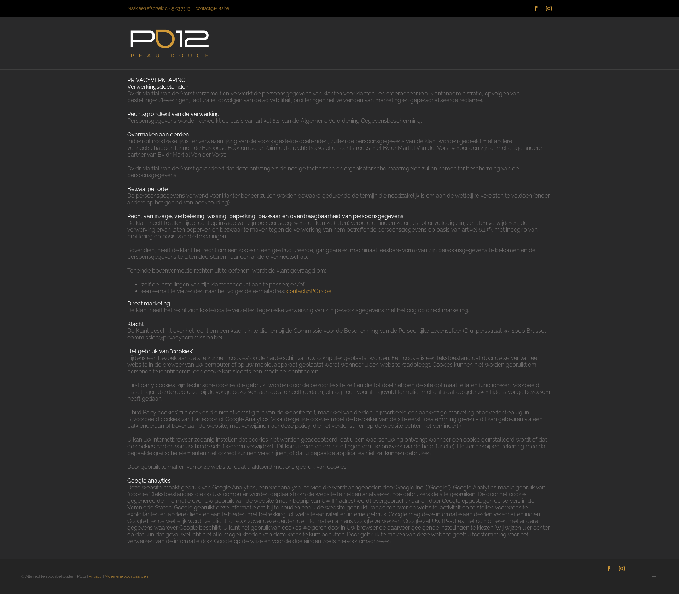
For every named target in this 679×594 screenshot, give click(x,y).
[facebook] (609, 568)
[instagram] (622, 568)
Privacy (95, 576)
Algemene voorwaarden (126, 576)
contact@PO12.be (212, 8)
